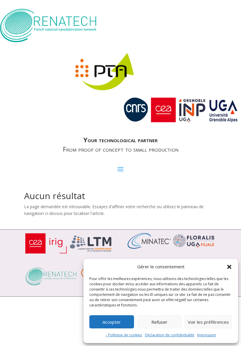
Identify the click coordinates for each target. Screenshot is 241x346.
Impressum (206, 335)
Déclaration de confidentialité (169, 335)
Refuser (159, 322)
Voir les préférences (208, 322)
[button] (229, 267)
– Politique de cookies (124, 335)
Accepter (112, 322)
